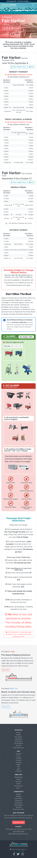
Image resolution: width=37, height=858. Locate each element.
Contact (18, 760)
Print (32, 67)
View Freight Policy (19, 67)
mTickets (18, 771)
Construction (18, 786)
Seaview (18, 745)
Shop (18, 769)
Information (7, 34)
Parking (18, 758)
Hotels (18, 779)
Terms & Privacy (17, 851)
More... (18, 788)
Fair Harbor (18, 737)
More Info (6, 670)
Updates (18, 754)
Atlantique (18, 739)
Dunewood (18, 741)
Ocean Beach (18, 743)
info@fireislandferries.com (19, 834)
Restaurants (19, 777)
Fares (18, 756)
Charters (18, 762)
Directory (17, 34)
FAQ (18, 767)
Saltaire (18, 735)
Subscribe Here (18, 822)
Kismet (18, 732)
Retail (18, 784)
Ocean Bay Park (18, 748)
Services (18, 781)
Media (18, 764)
